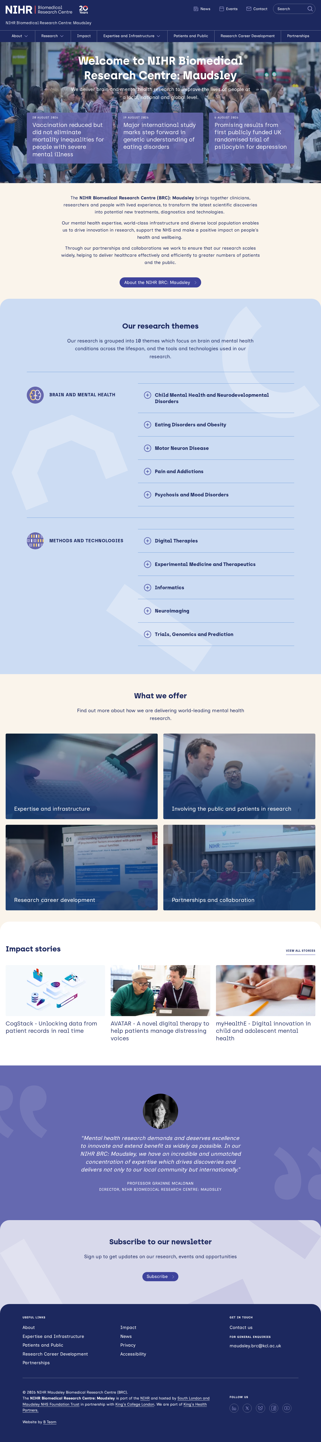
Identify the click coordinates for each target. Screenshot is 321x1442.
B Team (49, 1422)
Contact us (241, 1327)
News (204, 9)
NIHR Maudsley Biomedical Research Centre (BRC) (40, 10)
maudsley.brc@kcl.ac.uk (255, 1345)
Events (231, 9)
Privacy (128, 1345)
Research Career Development (248, 36)
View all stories (300, 950)
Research (50, 36)
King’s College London (134, 1404)
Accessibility (133, 1354)
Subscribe (157, 1276)
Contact (259, 9)
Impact (84, 36)
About (17, 36)
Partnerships (298, 36)
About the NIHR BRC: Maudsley (157, 282)
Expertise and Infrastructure (129, 36)
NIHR (145, 1398)
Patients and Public (191, 36)
